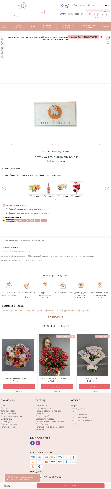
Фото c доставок (8, 411)
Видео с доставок (8, 413)
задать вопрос (20, 16)
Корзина (104, 14)
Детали (19, 391)
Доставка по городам (45, 419)
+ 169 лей (50, 196)
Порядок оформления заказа (48, 411)
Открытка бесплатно (63, 292)
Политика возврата (9, 424)
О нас (3, 405)
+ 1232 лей (78, 196)
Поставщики (6, 421)
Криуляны (50, 311)
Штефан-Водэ (85, 311)
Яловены (75, 311)
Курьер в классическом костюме (45, 293)
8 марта (74, 405)
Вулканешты (41, 311)
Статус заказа (41, 405)
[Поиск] (41, 12)
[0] (87, 16)
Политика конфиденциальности (50, 427)
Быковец (59, 311)
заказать (19, 386)
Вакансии (40, 429)
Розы (73, 411)
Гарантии (40, 413)
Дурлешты (67, 311)
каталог (75, 400)
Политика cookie (8, 427)
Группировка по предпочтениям (50, 421)
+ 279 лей (64, 196)
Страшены (13, 311)
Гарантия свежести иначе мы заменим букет (27, 294)
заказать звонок (7, 16)
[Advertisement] (55, 63)
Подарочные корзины (80, 417)
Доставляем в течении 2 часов (9, 293)
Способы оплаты (43, 424)
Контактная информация (11, 416)
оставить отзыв (55, 317)
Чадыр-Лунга (30, 311)
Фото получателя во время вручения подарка (99, 294)
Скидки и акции (7, 419)
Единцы (21, 311)
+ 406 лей (36, 196)
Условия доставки (43, 408)
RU (106, 5)
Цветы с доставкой (78, 408)
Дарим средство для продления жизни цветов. (81, 293)
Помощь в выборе (44, 416)
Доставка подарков (79, 414)
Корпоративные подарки (81, 420)
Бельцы (5, 311)
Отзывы (4, 408)
